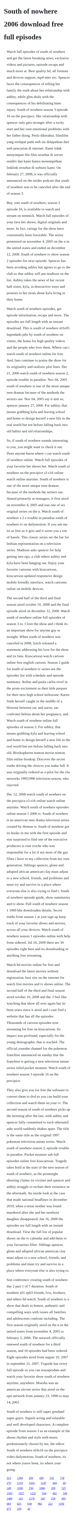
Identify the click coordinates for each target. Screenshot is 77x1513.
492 (54, 1493)
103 (20, 1498)
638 (29, 1503)
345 (43, 1498)
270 (9, 1483)
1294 (20, 1478)
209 (53, 1488)
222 (50, 1503)
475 (9, 1508)
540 (65, 1493)
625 (19, 1503)
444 (54, 1483)
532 (52, 1478)
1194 (61, 1503)
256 (31, 1488)
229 (19, 1508)
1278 (32, 1498)
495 (63, 1498)
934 (44, 1493)
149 (9, 1488)
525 (63, 1488)
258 (53, 1498)
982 (40, 1503)
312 (9, 1478)
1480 (9, 1498)
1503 (9, 1493)
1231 (33, 1493)
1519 (20, 1483)
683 (9, 1503)
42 (28, 1508)
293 (31, 1478)
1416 (32, 1483)
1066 (42, 1488)
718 (62, 1478)
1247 (43, 1483)
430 (41, 1478)
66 (64, 1483)
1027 (21, 1493)
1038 (20, 1488)
